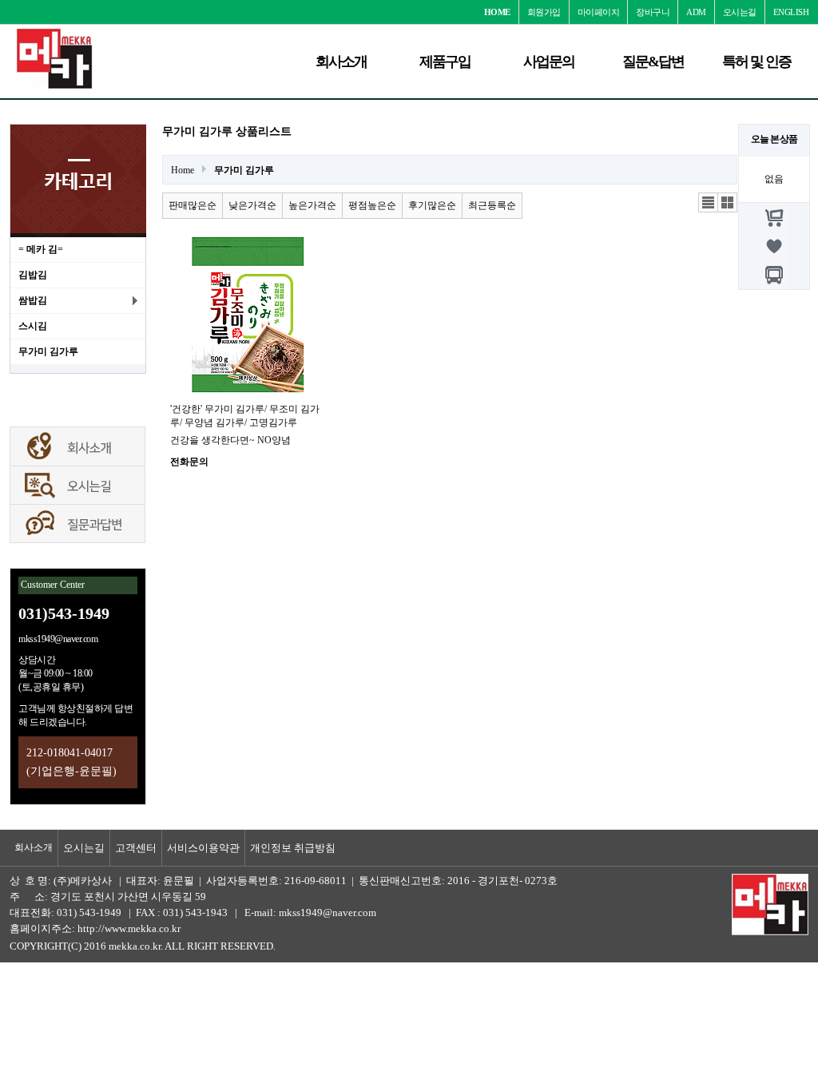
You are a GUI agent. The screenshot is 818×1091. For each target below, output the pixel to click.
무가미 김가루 (48, 351)
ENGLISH (791, 12)
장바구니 (652, 12)
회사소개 (341, 61)
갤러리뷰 (727, 202)
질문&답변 (653, 61)
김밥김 (32, 274)
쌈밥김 (32, 300)
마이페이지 (599, 12)
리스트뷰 (708, 202)
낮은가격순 (252, 205)
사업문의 (548, 61)
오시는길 (739, 12)
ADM (696, 12)
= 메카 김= (40, 249)
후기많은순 (432, 205)
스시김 (32, 325)
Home (182, 170)
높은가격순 (312, 205)
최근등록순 (492, 205)
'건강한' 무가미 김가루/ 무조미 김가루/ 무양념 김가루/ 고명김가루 (245, 415)
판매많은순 (192, 205)
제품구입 (445, 61)
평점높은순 (372, 205)
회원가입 (544, 12)
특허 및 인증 (756, 61)
